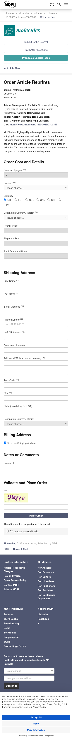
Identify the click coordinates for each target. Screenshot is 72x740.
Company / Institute (14, 345)
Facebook (43, 618)
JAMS (7, 641)
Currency (8, 196)
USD (31, 200)
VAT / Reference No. (15, 332)
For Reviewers (46, 572)
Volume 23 (39, 13)
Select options (13, 671)
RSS (6, 549)
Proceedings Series (15, 646)
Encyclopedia (11, 637)
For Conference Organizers (46, 596)
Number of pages (15, 170)
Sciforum (9, 614)
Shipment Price (12, 238)
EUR (20, 200)
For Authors (45, 567)
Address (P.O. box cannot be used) (24, 358)
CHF (9, 200)
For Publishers (46, 586)
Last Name (11, 294)
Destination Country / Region (21, 212)
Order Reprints (48, 17)
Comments (9, 463)
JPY (7, 205)
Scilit (7, 628)
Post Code (11, 380)
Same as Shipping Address (21, 443)
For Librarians (46, 581)
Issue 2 (53, 13)
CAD (42, 200)
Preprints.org (11, 623)
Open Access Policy (15, 580)
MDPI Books (11, 618)
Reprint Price (11, 225)
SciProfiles (10, 632)
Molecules (24, 13)
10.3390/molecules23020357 (21, 17)
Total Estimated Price (15, 251)
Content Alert (20, 549)
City (8, 393)
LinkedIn (43, 614)
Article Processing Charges (14, 569)
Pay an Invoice (12, 576)
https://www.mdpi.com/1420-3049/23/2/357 (33, 124)
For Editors (44, 576)
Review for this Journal (36, 50)
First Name (11, 281)
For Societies (45, 590)
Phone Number (13, 319)
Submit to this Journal (36, 42)
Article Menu (12, 68)
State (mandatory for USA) (18, 406)
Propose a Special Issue (36, 57)
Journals (10, 13)
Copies (10, 183)
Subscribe (11, 685)
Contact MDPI (11, 585)
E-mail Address (14, 306)
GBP (53, 200)
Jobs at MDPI (11, 589)
